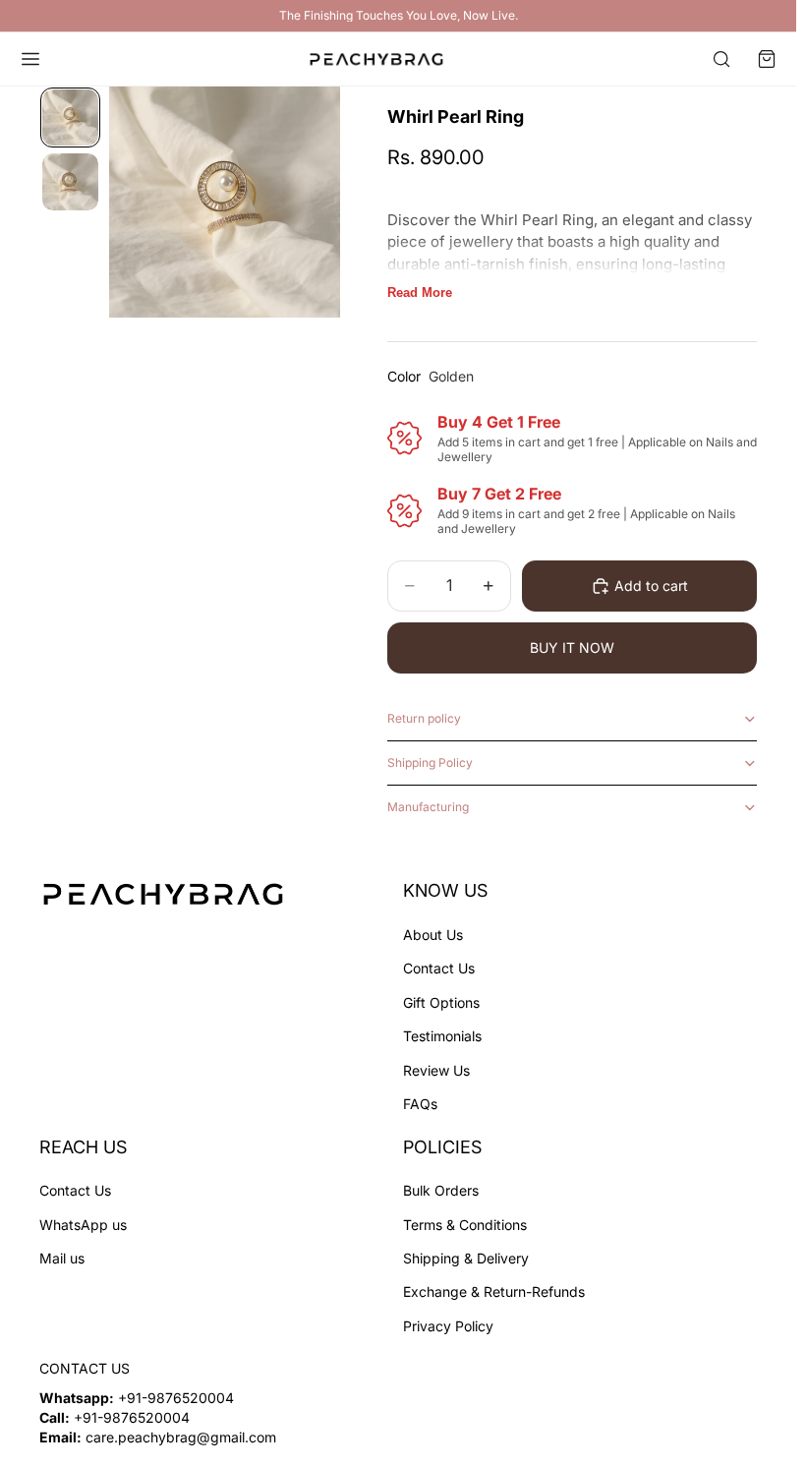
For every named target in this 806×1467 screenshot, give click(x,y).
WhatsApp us (83, 1224)
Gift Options (441, 1002)
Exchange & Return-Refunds (494, 1292)
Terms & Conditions (465, 1224)
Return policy (424, 718)
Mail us (62, 1258)
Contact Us (439, 969)
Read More (419, 292)
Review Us (436, 1070)
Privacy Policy (448, 1326)
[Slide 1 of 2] (70, 117)
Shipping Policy (430, 762)
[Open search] (721, 59)
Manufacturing (428, 806)
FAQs (420, 1103)
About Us (433, 934)
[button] (766, 59)
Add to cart (651, 585)
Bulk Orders (441, 1191)
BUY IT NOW (572, 647)
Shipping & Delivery (466, 1258)
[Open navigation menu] (30, 59)
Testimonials (442, 1035)
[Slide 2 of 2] (70, 181)
